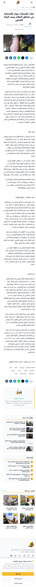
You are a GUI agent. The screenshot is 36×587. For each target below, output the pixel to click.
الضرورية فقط (18, 578)
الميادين (25, 370)
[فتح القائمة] (4, 2)
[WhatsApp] (18, 57)
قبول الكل (18, 574)
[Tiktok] (15, 555)
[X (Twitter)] (22, 57)
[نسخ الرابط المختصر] (6, 57)
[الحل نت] (18, 2)
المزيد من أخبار (30, 490)
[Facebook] (26, 57)
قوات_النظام (23, 373)
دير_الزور (13, 370)
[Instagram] (28, 555)
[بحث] (31, 2)
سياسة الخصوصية (30, 570)
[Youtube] (11, 555)
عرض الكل (5, 490)
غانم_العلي (31, 373)
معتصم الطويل (19, 398)
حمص (19, 370)
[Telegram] (14, 57)
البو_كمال (22, 367)
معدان (16, 373)
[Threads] (24, 555)
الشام (11, 367)
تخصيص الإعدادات (18, 583)
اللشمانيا (32, 370)
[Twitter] (20, 555)
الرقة (16, 367)
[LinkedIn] (10, 57)
